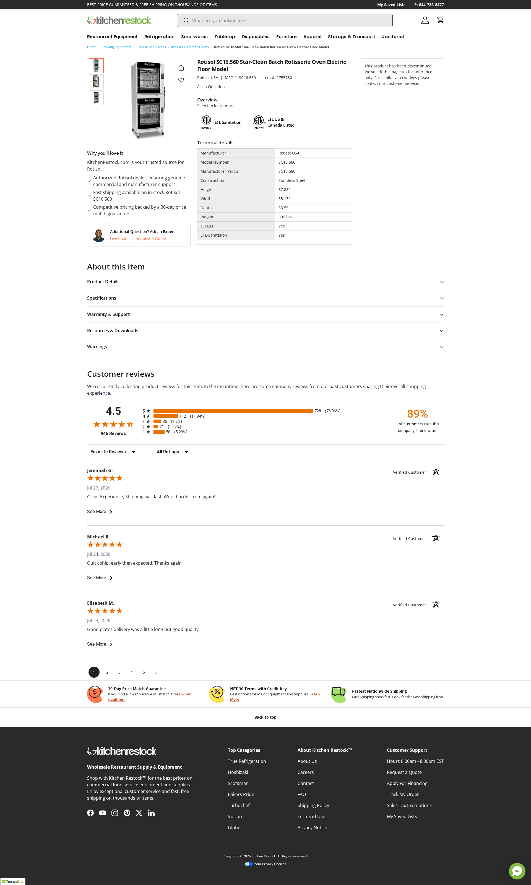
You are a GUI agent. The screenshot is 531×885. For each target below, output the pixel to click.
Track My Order (403, 794)
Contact (306, 783)
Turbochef (238, 805)
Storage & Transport (351, 36)
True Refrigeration (247, 761)
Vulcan (235, 816)
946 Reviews (120, 433)
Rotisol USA (207, 77)
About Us (307, 761)
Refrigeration (159, 36)
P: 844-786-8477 (429, 4)
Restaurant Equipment (112, 36)
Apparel (312, 36)
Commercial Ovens (151, 46)
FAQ (302, 794)
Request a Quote (404, 772)
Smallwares (194, 36)
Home (92, 46)
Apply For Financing (407, 783)
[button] (440, 20)
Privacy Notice (312, 827)
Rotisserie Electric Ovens (190, 46)
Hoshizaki (238, 772)
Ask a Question (211, 86)
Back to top (265, 717)
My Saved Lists (391, 4)
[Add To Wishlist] (181, 80)
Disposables (256, 36)
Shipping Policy (313, 805)
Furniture (286, 36)
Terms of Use (311, 816)
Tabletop (224, 36)
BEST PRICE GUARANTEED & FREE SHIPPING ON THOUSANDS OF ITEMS (152, 4)
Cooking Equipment (116, 46)
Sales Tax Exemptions (409, 805)
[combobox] (285, 20)
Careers (306, 772)
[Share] (181, 68)
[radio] (265, 411)
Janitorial (393, 36)
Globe (234, 827)
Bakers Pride (241, 794)
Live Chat (118, 238)
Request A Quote (151, 238)
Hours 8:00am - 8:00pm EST (415, 761)
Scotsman (238, 783)
